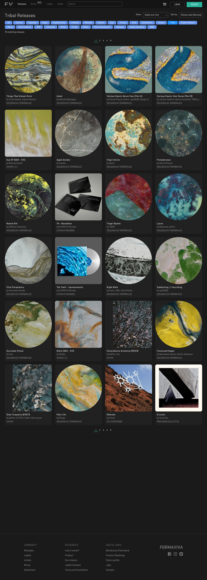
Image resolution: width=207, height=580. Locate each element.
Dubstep (120, 27)
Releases (22, 4)
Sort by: (174, 14)
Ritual (10, 27)
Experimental (59, 23)
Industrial (50, 27)
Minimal (88, 23)
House (161, 23)
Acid (134, 23)
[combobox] (95, 4)
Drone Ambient (188, 23)
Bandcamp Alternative (117, 550)
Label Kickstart (73, 565)
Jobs (108, 565)
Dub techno (147, 23)
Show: (138, 14)
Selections (29, 570)
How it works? (72, 550)
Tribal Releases (20, 15)
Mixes (36, 3)
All (8, 23)
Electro (101, 23)
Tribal (172, 23)
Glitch (85, 27)
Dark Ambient (25, 27)
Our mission (71, 560)
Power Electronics (102, 27)
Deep (45, 23)
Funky (74, 27)
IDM (38, 27)
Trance (123, 23)
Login (177, 4)
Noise (63, 27)
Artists (60, 4)
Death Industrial (137, 27)
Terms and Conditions (76, 570)
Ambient (75, 23)
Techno (19, 23)
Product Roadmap (115, 555)
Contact (110, 570)
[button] (165, 4)
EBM (152, 27)
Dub (112, 23)
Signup (194, 4)
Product (69, 555)
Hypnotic (32, 23)
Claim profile (112, 560)
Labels (50, 4)
